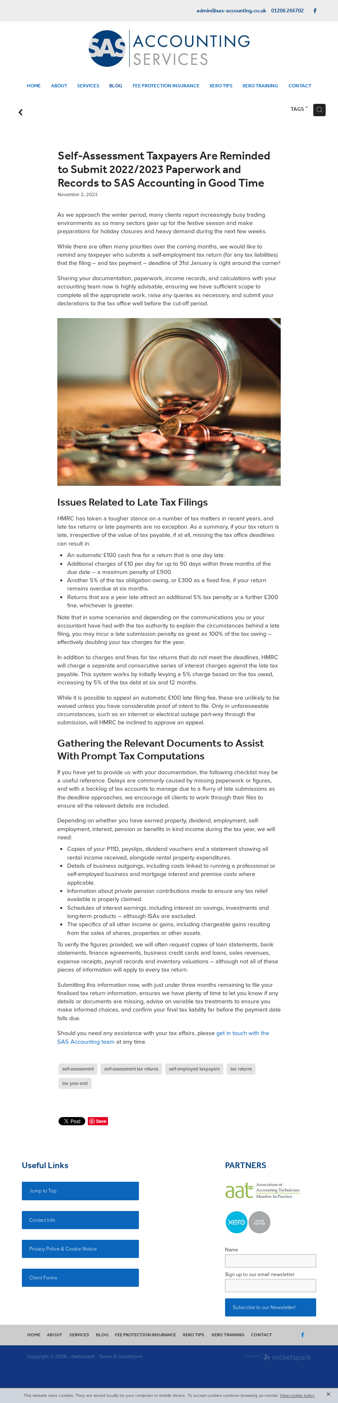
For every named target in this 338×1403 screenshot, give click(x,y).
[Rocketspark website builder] (277, 1358)
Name (231, 1249)
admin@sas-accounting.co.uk (231, 11)
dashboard (82, 1356)
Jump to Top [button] (42, 1190)
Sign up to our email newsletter (260, 1274)
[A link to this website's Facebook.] (315, 11)
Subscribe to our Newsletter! (264, 1307)
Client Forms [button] (43, 1277)
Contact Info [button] (42, 1219)
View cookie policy (297, 1395)
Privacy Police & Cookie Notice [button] (63, 1248)
